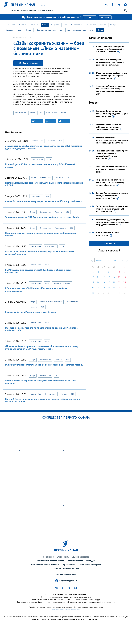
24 (93, 287)
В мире (45, 25)
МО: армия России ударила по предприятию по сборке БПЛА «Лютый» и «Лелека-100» (41, 329)
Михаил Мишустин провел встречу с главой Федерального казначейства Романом (111, 154)
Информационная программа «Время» (49, 30)
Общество (55, 25)
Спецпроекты (63, 556)
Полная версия (45, 10)
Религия (103, 25)
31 (114, 266)
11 (98, 277)
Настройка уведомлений (66, 574)
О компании (48, 556)
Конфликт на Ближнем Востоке (50, 302)
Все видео (90, 560)
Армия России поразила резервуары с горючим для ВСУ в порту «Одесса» (43, 201)
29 (103, 266)
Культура (113, 25)
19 (103, 282)
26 (103, 287)
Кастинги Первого (75, 560)
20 (109, 282)
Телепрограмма (28, 10)
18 (98, 282)
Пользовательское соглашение (45, 564)
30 (109, 266)
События (57, 568)
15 (119, 277)
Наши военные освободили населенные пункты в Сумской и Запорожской (110, 62)
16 (124, 277)
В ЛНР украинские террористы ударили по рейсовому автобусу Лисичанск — (110, 49)
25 (98, 287)
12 (103, 277)
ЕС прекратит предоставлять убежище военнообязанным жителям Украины (44, 364)
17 (93, 282)
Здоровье (10, 30)
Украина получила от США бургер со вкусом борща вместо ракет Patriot (42, 217)
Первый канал (23, 4)
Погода (28, 30)
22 (119, 282)
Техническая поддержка (90, 564)
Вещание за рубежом (68, 580)
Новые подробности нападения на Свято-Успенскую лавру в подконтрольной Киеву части (110, 90)
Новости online (20, 113)
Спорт (19, 30)
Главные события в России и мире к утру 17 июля (30, 311)
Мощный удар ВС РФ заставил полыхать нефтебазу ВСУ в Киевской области (40, 165)
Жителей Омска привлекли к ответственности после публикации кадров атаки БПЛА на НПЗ (42, 400)
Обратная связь (69, 564)
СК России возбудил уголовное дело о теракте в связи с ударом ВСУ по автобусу (112, 209)
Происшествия (76, 25)
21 (114, 282)
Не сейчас (105, 17)
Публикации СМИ (71, 568)
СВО (40, 113)
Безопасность (91, 25)
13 (109, 277)
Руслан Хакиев (51, 113)
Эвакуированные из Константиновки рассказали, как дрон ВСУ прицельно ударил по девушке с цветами (43, 147)
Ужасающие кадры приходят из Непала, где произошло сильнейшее (109, 127)
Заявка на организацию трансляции (65, 610)
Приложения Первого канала (50, 560)
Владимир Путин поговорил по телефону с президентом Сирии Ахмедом (112, 114)
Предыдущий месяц (92, 260)
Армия (65, 25)
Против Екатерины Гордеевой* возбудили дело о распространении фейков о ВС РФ (44, 184)
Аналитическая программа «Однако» (80, 30)
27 (93, 266)
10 (93, 277)
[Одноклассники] (50, 121)
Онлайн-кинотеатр (80, 556)
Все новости (10, 25)
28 (98, 266)
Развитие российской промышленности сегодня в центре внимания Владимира (112, 140)
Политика (22, 25)
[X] (64, 121)
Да (90, 17)
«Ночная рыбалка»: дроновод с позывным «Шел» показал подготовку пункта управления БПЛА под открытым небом (41, 347)
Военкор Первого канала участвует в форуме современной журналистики (112, 195)
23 (124, 282)
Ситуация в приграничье (62, 283)
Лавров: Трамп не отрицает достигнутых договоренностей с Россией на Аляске (40, 382)
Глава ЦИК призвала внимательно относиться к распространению (111, 169)
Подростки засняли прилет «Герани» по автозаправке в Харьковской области (41, 234)
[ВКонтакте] (37, 121)
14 (114, 277)
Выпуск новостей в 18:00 (107, 234)
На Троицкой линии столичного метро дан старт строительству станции (110, 182)
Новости (15, 10)
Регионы (64, 394)
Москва (100, 30)
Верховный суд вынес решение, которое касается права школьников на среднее (112, 222)
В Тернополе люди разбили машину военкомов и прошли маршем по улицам (112, 75)
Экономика (34, 25)
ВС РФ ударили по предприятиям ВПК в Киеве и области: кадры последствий (38, 271)
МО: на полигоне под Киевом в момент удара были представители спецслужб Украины (40, 252)
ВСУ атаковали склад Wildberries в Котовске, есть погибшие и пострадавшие (36, 289)
